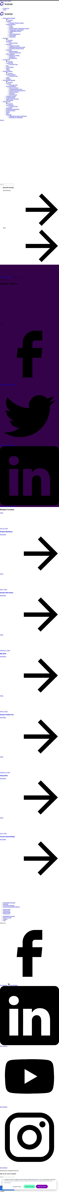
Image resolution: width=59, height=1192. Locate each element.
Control (11, 27)
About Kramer (7, 101)
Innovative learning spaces (16, 48)
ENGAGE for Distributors (16, 117)
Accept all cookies (29, 1186)
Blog (7, 65)
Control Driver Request (12, 99)
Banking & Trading (14, 55)
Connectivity (12, 35)
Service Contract (13, 87)
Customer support (11, 96)
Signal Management (14, 34)
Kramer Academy (7, 71)
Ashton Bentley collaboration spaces (19, 28)
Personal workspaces (15, 52)
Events (8, 112)
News (7, 68)
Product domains (10, 24)
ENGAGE (8, 114)
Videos (8, 70)
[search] (7, 184)
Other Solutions (10, 54)
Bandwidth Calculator (9, 916)
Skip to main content (5, 1)
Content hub (4, 277)
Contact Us (6, 8)
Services (9, 80)
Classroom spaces (14, 45)
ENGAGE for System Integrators (18, 116)
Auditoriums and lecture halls (17, 47)
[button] (29, 153)
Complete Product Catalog (16, 23)
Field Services (13, 94)
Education (9, 44)
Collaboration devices (15, 31)
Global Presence (10, 110)
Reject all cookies (42, 1186)
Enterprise (9, 50)
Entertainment (13, 58)
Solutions (5, 38)
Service (9, 905)
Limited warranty (10, 97)
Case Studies (10, 67)
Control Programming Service (17, 90)
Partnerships (6, 911)
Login (4, 9)
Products (9, 18)
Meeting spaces (13, 51)
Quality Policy (7, 909)
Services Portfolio (11, 86)
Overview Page (13, 43)
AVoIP (11, 32)
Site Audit (11, 93)
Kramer (37, 1179)
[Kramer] (6, 5)
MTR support (9, 100)
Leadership (9, 107)
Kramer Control (7, 917)
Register (8, 79)
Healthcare (12, 57)
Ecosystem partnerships (12, 109)
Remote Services (14, 92)
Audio (10, 25)
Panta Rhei (12, 37)
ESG (7, 113)
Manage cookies (17, 1186)
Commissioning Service (15, 89)
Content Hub (6, 59)
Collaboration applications (16, 30)
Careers (5, 919)
